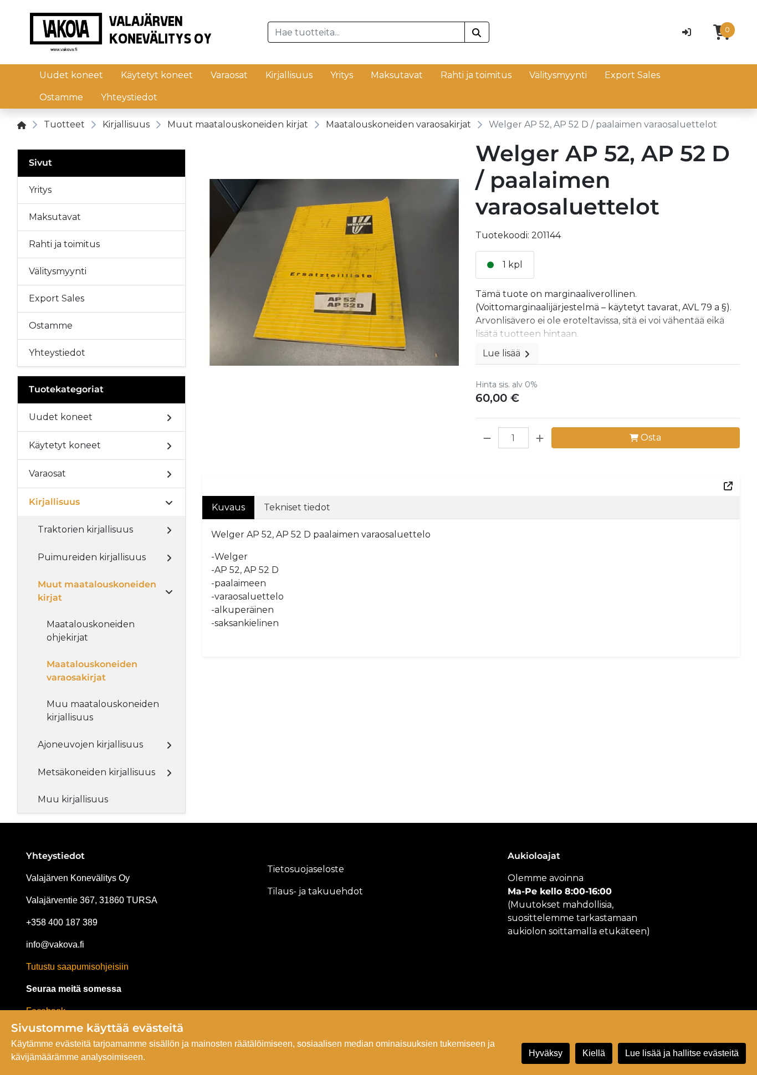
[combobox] (366, 32)
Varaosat (229, 75)
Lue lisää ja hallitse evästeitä (682, 1053)
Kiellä (593, 1053)
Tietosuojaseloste (305, 869)
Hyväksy (545, 1053)
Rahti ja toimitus (476, 75)
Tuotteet (64, 124)
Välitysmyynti (558, 75)
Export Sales (632, 75)
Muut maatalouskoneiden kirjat (237, 124)
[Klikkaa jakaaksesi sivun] (728, 485)
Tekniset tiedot (297, 507)
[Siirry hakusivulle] (476, 32)
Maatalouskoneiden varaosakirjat (398, 124)
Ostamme (61, 97)
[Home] (21, 124)
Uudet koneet (71, 75)
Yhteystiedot (129, 97)
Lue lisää (503, 353)
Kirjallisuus (289, 75)
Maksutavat (397, 75)
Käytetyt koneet (157, 75)
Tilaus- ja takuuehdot (315, 891)
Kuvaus (228, 507)
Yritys (341, 75)
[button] (487, 437)
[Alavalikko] (169, 417)
